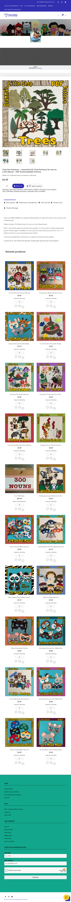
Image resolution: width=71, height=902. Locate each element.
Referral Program (8, 829)
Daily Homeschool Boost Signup (13, 9)
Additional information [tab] (28, 202)
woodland (42, 191)
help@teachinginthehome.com (46, 2)
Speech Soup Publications (19, 501)
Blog (21, 5)
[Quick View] (19, 305)
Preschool (43, 190)
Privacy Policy (7, 838)
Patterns (36, 190)
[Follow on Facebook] (58, 2)
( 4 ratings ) (39, 68)
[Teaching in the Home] (11, 15)
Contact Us (7, 812)
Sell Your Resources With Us (11, 792)
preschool (23, 191)
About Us (6, 826)
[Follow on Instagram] (62, 2)
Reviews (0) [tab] (45, 202)
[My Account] (65, 15)
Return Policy (7, 815)
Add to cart (19, 186)
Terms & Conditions (9, 841)
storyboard (30, 191)
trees (36, 191)
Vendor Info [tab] (57, 202)
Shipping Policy (8, 835)
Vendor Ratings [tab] (12, 208)
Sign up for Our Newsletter (11, 5)
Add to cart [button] (16, 305)
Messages (50, 5)
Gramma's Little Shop (35, 45)
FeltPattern (9, 191)
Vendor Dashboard (41, 5)
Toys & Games (51, 190)
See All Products (8, 789)
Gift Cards (6, 797)
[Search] (58, 15)
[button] (64, 85)
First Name (7, 853)
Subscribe (35, 877)
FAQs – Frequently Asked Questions (13, 809)
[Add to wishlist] (23, 306)
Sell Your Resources (30, 5)
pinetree (16, 191)
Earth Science (28, 190)
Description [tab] (10, 202)
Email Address (8, 860)
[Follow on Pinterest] (65, 2)
